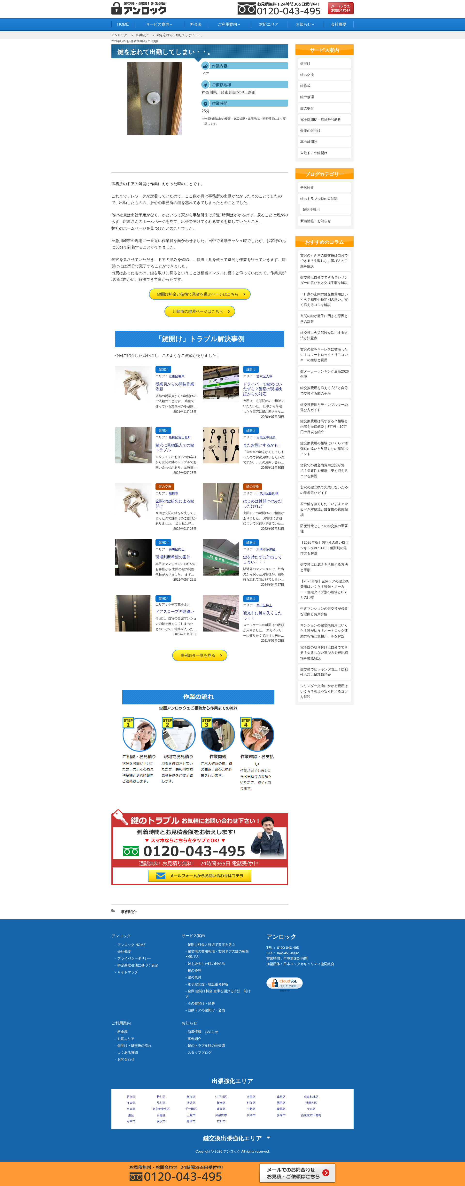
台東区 (131, 1109)
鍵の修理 (307, 97)
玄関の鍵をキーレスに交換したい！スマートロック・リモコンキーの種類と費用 (324, 354)
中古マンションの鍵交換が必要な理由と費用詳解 (324, 611)
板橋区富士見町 (180, 437)
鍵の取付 (307, 108)
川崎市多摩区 (265, 549)
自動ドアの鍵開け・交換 (206, 1010)
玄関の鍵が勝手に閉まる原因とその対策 (324, 318)
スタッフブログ (199, 1052)
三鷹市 (191, 1115)
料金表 (196, 24)
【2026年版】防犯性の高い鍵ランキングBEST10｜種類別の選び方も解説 (324, 547)
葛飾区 (281, 1097)
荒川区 (161, 1097)
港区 (131, 1115)
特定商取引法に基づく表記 (137, 965)
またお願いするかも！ (262, 445)
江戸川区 (221, 1097)
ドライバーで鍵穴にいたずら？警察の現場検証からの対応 (262, 389)
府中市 (131, 1121)
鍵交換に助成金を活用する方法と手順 (324, 567)
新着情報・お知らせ (315, 221)
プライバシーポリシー (134, 958)
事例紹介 (142, 35)
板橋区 (191, 1097)
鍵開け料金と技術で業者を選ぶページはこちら (198, 294)
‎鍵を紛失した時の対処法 (206, 964)
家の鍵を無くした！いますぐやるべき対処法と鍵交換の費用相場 (324, 509)
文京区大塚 (264, 376)
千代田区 (191, 1109)
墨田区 (281, 1103)
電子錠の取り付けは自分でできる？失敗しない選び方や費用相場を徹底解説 (324, 652)
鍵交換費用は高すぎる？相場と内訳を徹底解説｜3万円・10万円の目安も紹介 (324, 426)
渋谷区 (191, 1103)
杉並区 (251, 1103)
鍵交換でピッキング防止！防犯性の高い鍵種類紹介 (324, 672)
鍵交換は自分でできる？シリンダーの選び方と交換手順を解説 (324, 280)
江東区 (131, 1103)
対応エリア (269, 24)
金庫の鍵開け (310, 131)
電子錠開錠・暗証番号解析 (320, 119)
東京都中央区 (161, 1109)
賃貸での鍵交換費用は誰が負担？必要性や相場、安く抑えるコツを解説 (324, 470)
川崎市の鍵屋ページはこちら (198, 311)
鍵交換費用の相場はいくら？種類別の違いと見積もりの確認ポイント (324, 448)
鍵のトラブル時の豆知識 (319, 199)
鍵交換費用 (311, 209)
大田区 (251, 1097)
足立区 (131, 1097)
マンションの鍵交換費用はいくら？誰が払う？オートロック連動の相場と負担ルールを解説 (324, 630)
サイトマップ (127, 972)
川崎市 (251, 1115)
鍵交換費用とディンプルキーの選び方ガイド (324, 407)
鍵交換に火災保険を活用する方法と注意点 (324, 335)
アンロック (119, 35)
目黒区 (161, 1115)
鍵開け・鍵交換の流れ (134, 1045)
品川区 (161, 1103)
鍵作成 (305, 86)
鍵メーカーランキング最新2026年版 (324, 374)
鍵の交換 (165, 486)
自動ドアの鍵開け (313, 153)
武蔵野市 (221, 1115)
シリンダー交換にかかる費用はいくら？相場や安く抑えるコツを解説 (324, 691)
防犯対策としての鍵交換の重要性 (324, 528)
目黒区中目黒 (265, 437)
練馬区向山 (177, 549)
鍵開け (163, 369)
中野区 (251, 1109)
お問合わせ (125, 1059)
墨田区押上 (264, 605)
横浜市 (161, 1121)
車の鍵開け (308, 142)
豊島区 (221, 1109)
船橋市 (173, 493)
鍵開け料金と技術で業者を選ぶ (211, 944)
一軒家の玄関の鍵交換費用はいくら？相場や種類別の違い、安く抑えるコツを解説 (324, 299)
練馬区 (281, 1109)
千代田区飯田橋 (267, 493)
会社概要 (338, 24)
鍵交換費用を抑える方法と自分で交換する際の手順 (324, 390)
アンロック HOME (131, 945)
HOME (123, 24)
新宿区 (221, 1103)
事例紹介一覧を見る (197, 655)
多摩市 (281, 1115)
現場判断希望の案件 (172, 557)
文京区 (311, 1109)
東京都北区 (311, 1097)
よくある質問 (127, 1052)
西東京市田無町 (311, 1115)
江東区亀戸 (177, 376)
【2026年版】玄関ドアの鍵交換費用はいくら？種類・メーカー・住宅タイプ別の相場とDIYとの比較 (324, 589)
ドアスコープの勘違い (174, 611)
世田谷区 (311, 1103)
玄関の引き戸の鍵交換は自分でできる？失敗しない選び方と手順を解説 (324, 260)
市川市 (221, 1121)
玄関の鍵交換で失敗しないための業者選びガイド (324, 489)
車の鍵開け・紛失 (201, 1003)
